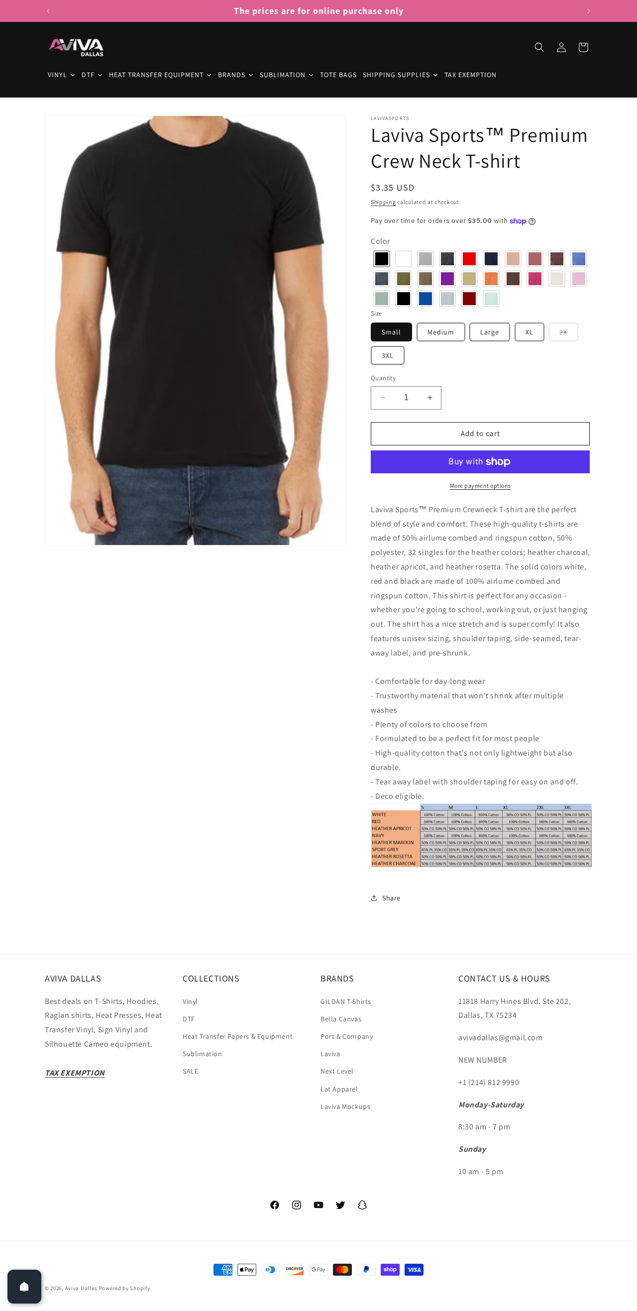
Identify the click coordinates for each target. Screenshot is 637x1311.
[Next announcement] (589, 10)
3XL (388, 355)
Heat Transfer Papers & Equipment (238, 1036)
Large (489, 332)
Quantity (383, 378)
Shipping (383, 202)
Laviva (330, 1053)
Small (391, 332)
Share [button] (391, 897)
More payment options (480, 485)
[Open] (24, 1287)
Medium (440, 332)
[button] (539, 47)
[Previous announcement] (48, 10)
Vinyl (190, 1001)
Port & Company (346, 1036)
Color (380, 241)
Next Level (337, 1071)
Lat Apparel (339, 1089)
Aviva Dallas (81, 1288)
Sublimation (202, 1053)
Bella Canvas (340, 1018)
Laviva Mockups (345, 1106)
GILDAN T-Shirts (345, 1001)
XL (529, 332)
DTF (189, 1018)
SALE (190, 1071)
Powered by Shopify (124, 1288)
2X (568, 334)
